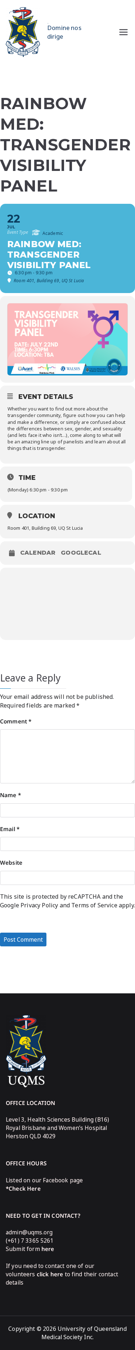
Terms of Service (94, 905)
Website (11, 863)
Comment (15, 721)
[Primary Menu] (123, 32)
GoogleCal (81, 553)
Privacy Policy (39, 905)
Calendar (37, 553)
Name (10, 795)
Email (9, 829)
